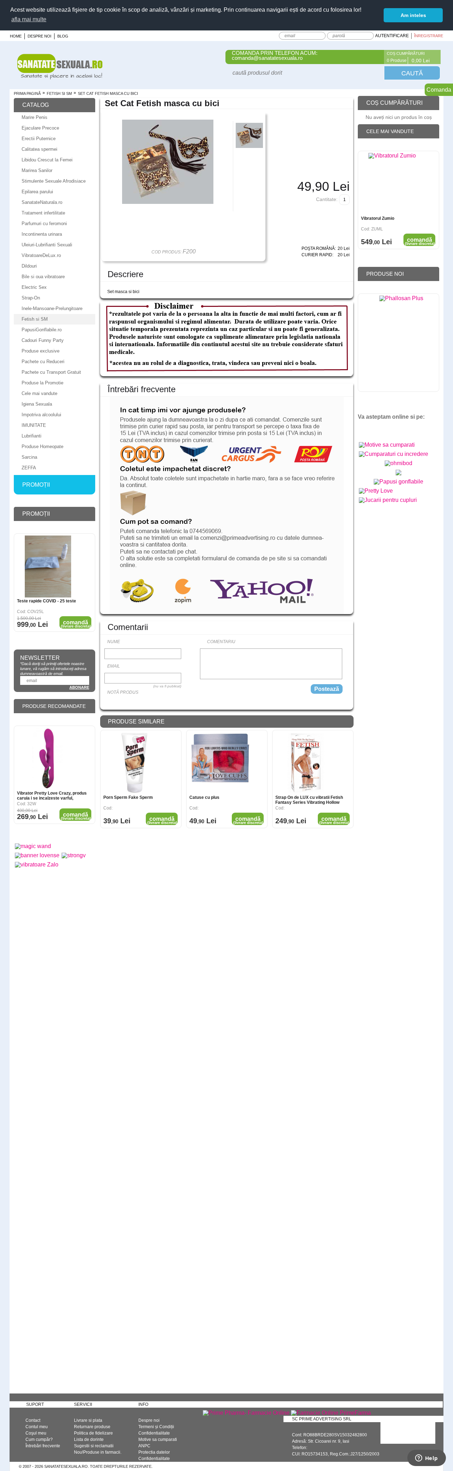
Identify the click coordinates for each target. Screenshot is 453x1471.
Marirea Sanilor (37, 170)
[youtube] (378, 428)
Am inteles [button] (413, 15)
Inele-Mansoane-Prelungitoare (52, 308)
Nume (113, 641)
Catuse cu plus (204, 797)
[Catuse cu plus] (220, 763)
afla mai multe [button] (28, 19)
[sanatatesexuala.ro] (60, 77)
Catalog (35, 105)
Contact (32, 1420)
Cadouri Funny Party (43, 340)
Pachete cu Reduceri (43, 361)
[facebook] (365, 428)
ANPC (144, 1445)
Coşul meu (35, 1433)
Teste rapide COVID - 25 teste (46, 601)
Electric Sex (34, 287)
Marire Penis (34, 117)
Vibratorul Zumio (377, 218)
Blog (62, 36)
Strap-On (31, 298)
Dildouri (29, 266)
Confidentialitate (154, 1433)
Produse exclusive (40, 351)
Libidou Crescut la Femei (47, 159)
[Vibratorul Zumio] (392, 184)
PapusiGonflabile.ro (42, 329)
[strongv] (74, 855)
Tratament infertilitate (43, 213)
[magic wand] (33, 846)
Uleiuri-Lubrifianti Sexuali (47, 244)
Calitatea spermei (39, 149)
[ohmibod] (398, 463)
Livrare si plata (88, 1420)
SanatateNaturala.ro (42, 202)
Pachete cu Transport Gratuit (51, 372)
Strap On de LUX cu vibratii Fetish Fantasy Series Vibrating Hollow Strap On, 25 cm (309, 800)
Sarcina (29, 457)
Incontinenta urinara (42, 234)
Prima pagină (27, 93)
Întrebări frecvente (42, 1445)
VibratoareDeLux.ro (41, 255)
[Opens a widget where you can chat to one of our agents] (426, 1458)
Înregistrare (428, 36)
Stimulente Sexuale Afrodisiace (54, 181)
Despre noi (39, 36)
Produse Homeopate (42, 446)
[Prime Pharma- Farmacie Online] (246, 1413)
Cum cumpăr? (39, 1439)
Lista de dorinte (89, 1439)
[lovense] (37, 855)
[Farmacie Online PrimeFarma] (331, 1413)
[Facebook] (374, 57)
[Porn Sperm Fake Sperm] (134, 763)
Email (113, 666)
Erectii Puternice (39, 138)
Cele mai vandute (39, 393)
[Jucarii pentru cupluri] (388, 500)
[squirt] (398, 475)
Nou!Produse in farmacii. (97, 1452)
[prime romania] (401, 344)
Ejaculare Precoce (40, 128)
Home (16, 36)
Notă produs (122, 692)
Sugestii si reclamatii (94, 1445)
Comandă (162, 820)
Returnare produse (92, 1426)
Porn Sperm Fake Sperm (128, 797)
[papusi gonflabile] (398, 482)
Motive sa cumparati (157, 1439)
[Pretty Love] (376, 491)
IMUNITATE (34, 425)
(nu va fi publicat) (167, 686)
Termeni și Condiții (156, 1426)
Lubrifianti (31, 436)
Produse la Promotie (42, 382)
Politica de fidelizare (93, 1433)
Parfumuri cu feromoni (44, 223)
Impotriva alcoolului (41, 414)
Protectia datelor (154, 1452)
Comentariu (221, 641)
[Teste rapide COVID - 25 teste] (48, 566)
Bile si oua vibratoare (43, 276)
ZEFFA (29, 467)
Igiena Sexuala (37, 404)
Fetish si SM (59, 93)
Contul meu (36, 1426)
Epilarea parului (37, 191)
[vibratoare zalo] (36, 865)
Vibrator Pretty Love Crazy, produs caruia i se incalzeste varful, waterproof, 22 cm (52, 796)
